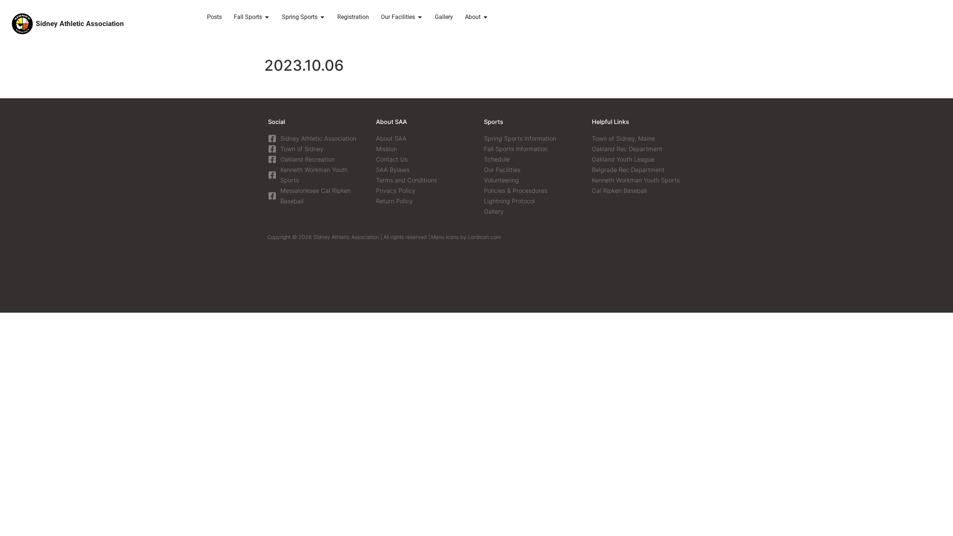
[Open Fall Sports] (267, 17)
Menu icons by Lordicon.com (466, 237)
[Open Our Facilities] (420, 17)
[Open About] (485, 17)
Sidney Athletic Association (80, 23)
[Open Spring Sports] (322, 17)
